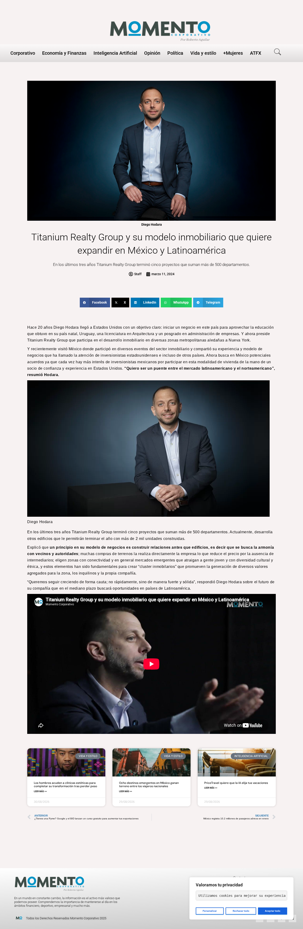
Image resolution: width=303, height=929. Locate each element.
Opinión (152, 53)
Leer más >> (40, 791)
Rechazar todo (241, 910)
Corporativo (22, 53)
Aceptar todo (272, 910)
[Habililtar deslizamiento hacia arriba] (294, 919)
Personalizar (210, 910)
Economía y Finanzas (64, 53)
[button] (276, 52)
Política (175, 53)
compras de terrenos (114, 554)
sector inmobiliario (172, 349)
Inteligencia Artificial (115, 53)
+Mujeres (233, 53)
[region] (241, 898)
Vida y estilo (203, 53)
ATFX (255, 53)
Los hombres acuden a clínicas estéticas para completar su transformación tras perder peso (65, 784)
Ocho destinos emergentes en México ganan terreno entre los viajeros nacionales (149, 784)
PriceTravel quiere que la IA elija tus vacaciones (236, 783)
